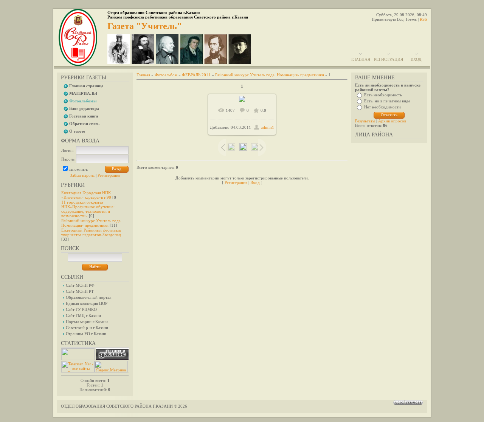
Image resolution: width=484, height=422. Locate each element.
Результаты (365, 121)
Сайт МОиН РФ (80, 285)
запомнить (78, 169)
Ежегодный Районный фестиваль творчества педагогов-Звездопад (91, 232)
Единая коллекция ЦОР (86, 303)
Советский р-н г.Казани (87, 327)
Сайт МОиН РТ (80, 291)
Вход (416, 59)
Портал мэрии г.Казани (87, 321)
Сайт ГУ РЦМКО (81, 309)
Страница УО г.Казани (86, 333)
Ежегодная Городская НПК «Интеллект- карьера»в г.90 (86, 194)
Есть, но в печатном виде (387, 101)
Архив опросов (392, 121)
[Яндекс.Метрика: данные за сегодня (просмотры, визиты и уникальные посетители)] (111, 367)
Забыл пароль (82, 175)
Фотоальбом (166, 75)
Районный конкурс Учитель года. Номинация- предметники (91, 222)
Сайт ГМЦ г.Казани (83, 315)
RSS (423, 19)
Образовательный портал (88, 297)
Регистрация (388, 59)
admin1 (267, 127)
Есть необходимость (383, 95)
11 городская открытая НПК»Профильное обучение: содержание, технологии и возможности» (88, 209)
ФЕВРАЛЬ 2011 (196, 75)
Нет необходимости (382, 107)
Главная (360, 59)
